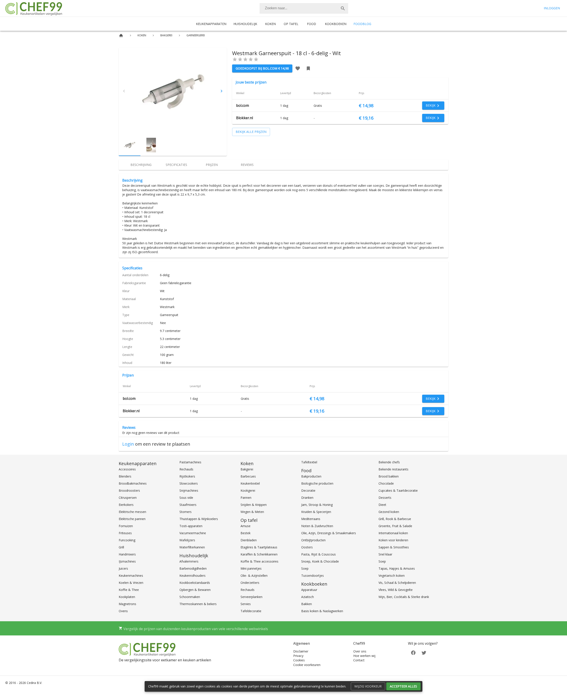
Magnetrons (127, 604)
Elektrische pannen (132, 519)
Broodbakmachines (133, 483)
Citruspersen (128, 497)
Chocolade (386, 483)
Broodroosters (129, 490)
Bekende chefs (389, 462)
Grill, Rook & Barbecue (395, 519)
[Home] (121, 35)
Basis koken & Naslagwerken (322, 611)
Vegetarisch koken (392, 575)
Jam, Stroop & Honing (317, 505)
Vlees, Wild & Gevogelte (396, 590)
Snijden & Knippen (254, 505)
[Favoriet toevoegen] (297, 68)
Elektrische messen (132, 512)
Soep (305, 568)
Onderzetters (250, 583)
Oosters (307, 547)
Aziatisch (307, 597)
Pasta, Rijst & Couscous (318, 554)
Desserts (385, 497)
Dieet (382, 505)
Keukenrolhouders (192, 575)
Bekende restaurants (393, 469)
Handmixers (127, 554)
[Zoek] (343, 8)
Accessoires (127, 469)
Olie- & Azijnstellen (254, 575)
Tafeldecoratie (251, 611)
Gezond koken (389, 512)
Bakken (306, 604)
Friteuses (125, 533)
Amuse (245, 526)
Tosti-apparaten (190, 526)
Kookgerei (248, 490)
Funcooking (127, 540)
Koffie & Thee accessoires (259, 561)
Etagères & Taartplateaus (259, 547)
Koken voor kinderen (393, 540)
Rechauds (186, 469)
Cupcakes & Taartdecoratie (398, 490)
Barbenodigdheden (193, 568)
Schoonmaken (189, 597)
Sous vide (186, 497)
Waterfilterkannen (192, 547)
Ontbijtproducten (313, 540)
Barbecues (248, 476)
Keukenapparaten (211, 24)
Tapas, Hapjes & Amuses (397, 568)
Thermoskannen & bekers (198, 604)
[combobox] (304, 8)
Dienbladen (249, 540)
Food (311, 24)
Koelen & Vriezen (131, 583)
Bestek (245, 533)
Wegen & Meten (252, 512)
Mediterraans (310, 519)
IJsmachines (127, 561)
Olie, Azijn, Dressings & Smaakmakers (328, 533)
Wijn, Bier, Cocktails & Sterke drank (404, 597)
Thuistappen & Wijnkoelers (198, 519)
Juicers (123, 568)
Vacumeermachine (192, 533)
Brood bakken (389, 476)
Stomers (185, 512)
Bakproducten (311, 476)
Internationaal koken (393, 533)
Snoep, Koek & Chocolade (320, 561)
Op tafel (291, 24)
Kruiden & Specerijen (316, 512)
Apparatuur (309, 590)
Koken (270, 24)
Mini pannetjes (251, 568)
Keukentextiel (250, 483)
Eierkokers (126, 505)
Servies (246, 604)
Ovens (123, 611)
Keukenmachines (131, 575)
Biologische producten (317, 483)
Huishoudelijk (245, 24)
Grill (121, 547)
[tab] (141, 164)
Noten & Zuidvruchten (317, 526)
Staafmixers (187, 505)
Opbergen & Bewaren (195, 590)
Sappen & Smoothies (394, 547)
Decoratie (308, 490)
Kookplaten (127, 597)
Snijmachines (188, 490)
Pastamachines (190, 462)
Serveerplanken (251, 597)
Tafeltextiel (309, 462)
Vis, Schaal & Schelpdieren (397, 583)
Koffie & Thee (129, 590)
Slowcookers (188, 483)
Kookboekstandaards (194, 583)
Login (128, 444)
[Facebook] (413, 652)
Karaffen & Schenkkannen (259, 554)
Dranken (307, 497)
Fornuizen (126, 526)
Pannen (246, 497)
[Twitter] (424, 652)
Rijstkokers (187, 476)
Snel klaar (385, 554)
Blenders (125, 476)
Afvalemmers (188, 561)
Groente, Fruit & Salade (395, 526)
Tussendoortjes (312, 575)
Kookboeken (335, 24)
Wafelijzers (187, 540)
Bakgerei (247, 469)
